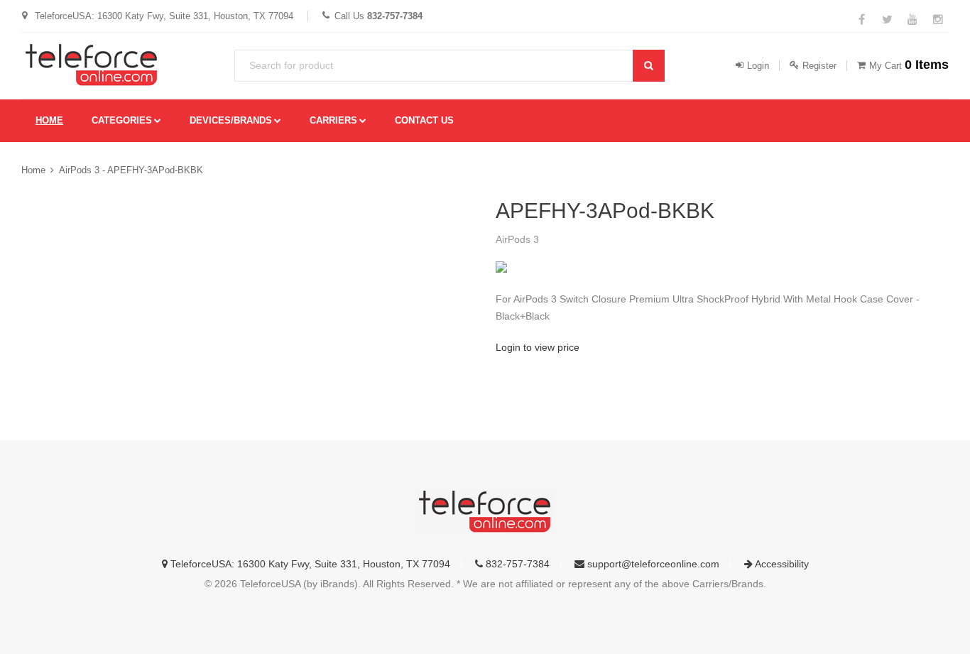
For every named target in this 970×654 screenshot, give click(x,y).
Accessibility (781, 564)
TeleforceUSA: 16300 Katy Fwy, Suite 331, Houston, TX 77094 (309, 564)
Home (49, 120)
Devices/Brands (231, 120)
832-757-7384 (516, 564)
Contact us (424, 120)
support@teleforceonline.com (651, 564)
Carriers (333, 120)
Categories (122, 120)
